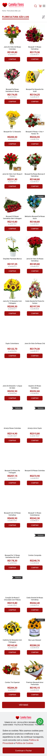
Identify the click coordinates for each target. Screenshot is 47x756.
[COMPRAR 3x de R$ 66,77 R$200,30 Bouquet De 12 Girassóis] (12, 119)
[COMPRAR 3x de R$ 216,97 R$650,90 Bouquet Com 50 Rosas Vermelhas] (12, 500)
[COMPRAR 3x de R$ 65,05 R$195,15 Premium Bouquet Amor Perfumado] (35, 670)
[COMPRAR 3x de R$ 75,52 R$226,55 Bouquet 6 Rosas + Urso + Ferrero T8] (35, 119)
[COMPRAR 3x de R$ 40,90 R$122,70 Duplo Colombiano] (12, 331)
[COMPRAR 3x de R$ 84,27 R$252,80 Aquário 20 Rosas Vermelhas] (35, 373)
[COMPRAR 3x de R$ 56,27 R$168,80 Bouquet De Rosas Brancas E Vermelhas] (35, 161)
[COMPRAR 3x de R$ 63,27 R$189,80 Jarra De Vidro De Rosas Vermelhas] (35, 246)
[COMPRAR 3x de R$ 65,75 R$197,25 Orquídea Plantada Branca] (12, 246)
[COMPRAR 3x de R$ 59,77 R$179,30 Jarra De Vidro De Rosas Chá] (35, 331)
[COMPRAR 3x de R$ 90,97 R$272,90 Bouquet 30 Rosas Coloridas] (35, 458)
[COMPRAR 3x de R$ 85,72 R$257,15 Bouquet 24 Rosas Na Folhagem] (12, 458)
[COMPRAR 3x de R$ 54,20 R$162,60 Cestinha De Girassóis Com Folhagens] (12, 627)
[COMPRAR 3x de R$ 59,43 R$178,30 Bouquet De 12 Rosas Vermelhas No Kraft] (12, 543)
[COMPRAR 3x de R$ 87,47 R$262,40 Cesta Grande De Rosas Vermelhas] (35, 585)
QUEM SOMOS (8, 725)
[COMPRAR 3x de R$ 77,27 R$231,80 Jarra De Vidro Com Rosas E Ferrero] (12, 161)
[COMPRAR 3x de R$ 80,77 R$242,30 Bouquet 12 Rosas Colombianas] (35, 500)
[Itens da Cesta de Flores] (40, 6)
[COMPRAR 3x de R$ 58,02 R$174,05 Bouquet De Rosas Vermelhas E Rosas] (12, 77)
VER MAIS (23, 705)
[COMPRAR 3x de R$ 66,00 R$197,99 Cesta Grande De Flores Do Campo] (35, 288)
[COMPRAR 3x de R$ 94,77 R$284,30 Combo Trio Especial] (12, 670)
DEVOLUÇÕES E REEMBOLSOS (28, 722)
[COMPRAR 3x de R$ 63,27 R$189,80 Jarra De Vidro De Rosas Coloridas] (12, 34)
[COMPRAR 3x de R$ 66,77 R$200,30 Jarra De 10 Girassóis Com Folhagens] (12, 288)
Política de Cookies (24, 743)
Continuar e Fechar (23, 750)
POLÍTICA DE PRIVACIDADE (24, 725)
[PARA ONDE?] (35, 7)
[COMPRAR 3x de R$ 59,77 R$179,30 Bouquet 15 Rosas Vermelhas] (35, 34)
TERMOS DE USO (10, 722)
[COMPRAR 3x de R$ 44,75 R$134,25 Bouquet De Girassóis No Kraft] (35, 77)
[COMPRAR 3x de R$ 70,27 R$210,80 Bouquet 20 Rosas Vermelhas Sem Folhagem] (12, 204)
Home (4, 11)
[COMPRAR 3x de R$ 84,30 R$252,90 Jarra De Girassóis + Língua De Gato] (12, 373)
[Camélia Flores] (23, 717)
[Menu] (44, 6)
